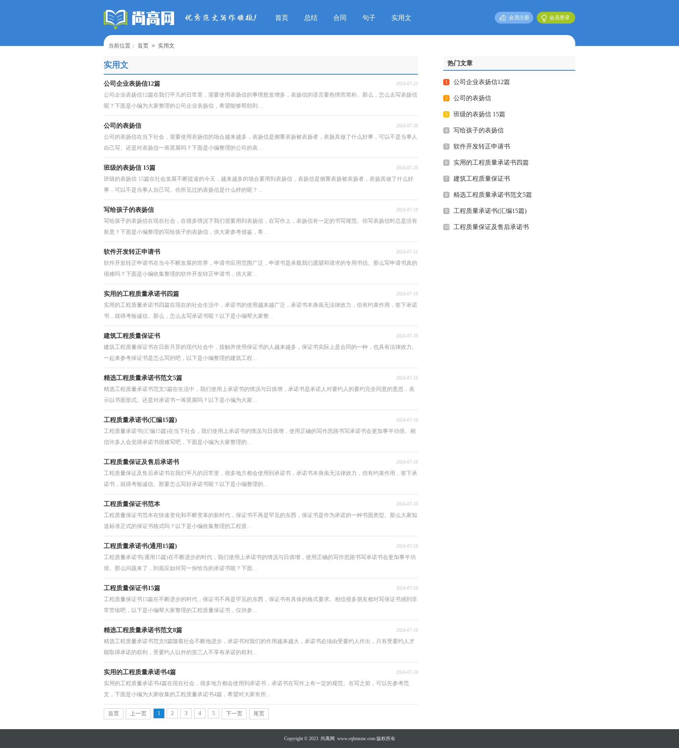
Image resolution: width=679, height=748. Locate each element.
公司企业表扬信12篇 (481, 82)
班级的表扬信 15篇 (479, 114)
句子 (369, 18)
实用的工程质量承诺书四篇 (491, 162)
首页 (281, 18)
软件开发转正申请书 (481, 146)
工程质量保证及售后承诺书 (491, 227)
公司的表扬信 (472, 98)
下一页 (234, 714)
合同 (340, 18)
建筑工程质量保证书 (481, 178)
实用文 (401, 18)
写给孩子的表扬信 (478, 130)
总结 (310, 18)
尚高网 (328, 738)
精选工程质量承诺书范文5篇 (492, 194)
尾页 (258, 714)
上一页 (138, 714)
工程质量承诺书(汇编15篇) (490, 210)
